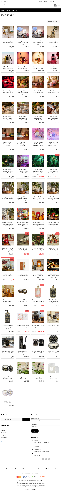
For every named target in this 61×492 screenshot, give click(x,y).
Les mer (37, 486)
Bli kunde (3, 430)
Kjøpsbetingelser (15, 469)
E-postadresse (35, 418)
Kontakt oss (4, 437)
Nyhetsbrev (40, 469)
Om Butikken (4, 434)
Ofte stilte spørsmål (50, 469)
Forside (2, 10)
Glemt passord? (56, 431)
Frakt (7, 469)
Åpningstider (4, 432)
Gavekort (3, 435)
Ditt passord (34, 424)
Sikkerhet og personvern (28, 469)
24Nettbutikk (33, 489)
